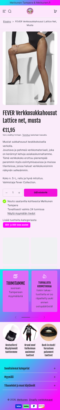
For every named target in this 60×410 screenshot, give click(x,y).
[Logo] (30, 11)
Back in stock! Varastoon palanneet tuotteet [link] (48, 350)
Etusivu (7, 21)
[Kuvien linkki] (11, 341)
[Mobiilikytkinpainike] (5, 11)
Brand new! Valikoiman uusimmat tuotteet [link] (30, 350)
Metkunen (22, 399)
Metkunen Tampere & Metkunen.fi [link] (30, 2)
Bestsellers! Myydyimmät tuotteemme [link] (11, 348)
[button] (9, 11)
